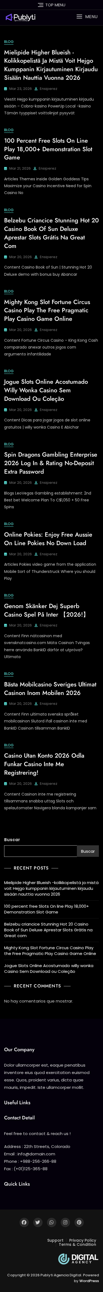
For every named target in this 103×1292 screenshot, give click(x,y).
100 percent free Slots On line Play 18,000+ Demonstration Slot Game (48, 149)
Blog (8, 41)
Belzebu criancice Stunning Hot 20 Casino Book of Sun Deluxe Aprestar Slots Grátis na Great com (51, 233)
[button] (87, 16)
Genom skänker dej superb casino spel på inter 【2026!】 (46, 610)
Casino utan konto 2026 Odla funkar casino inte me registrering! (44, 764)
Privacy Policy (82, 1240)
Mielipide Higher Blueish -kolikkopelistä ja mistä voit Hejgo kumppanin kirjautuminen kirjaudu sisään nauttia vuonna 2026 (51, 65)
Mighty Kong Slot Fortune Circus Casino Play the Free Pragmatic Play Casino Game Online (47, 310)
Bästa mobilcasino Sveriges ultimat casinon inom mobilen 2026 (50, 688)
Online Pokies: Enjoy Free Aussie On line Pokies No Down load (48, 538)
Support (55, 1240)
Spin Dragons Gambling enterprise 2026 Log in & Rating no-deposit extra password (50, 463)
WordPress (89, 1280)
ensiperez (48, 88)
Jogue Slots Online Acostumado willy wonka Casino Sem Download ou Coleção (46, 390)
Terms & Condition (77, 1244)
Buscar (12, 840)
